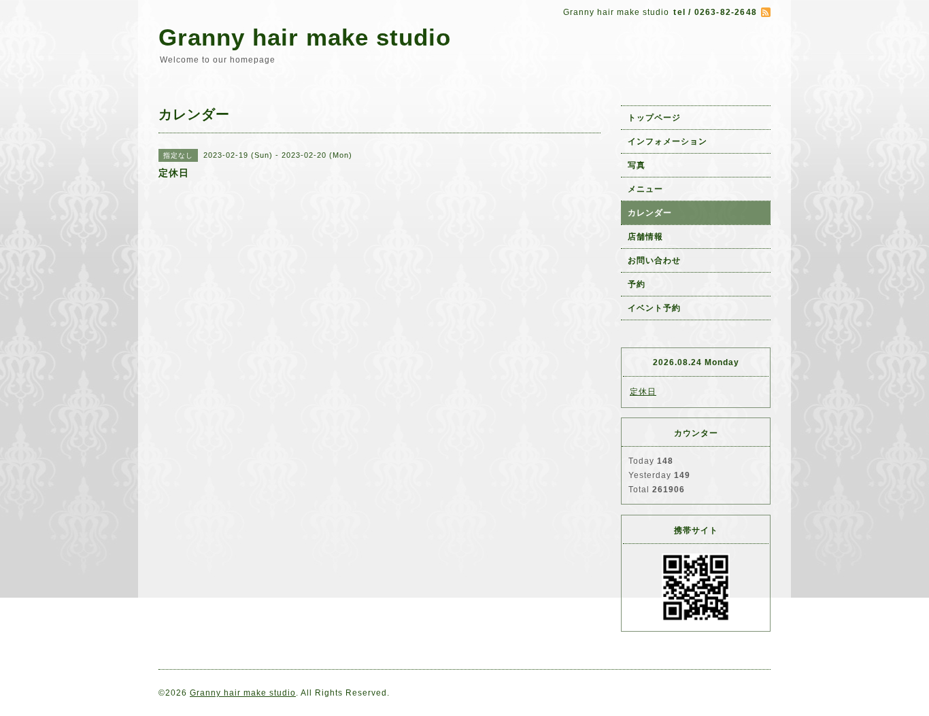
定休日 (643, 391)
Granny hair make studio (304, 37)
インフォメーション (667, 141)
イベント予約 (654, 308)
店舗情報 (645, 236)
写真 (636, 165)
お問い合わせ (654, 260)
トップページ (654, 117)
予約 (636, 284)
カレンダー (650, 213)
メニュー (645, 189)
